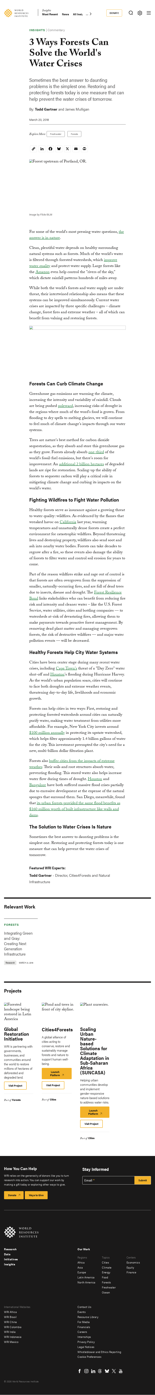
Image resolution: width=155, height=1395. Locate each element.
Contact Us (84, 1307)
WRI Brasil (10, 1317)
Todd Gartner (46, 109)
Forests (74, 134)
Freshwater (55, 134)
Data (7, 1254)
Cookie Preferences (89, 1357)
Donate (114, 13)
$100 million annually (47, 733)
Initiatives (11, 1259)
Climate (107, 1267)
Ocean (106, 1292)
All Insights (80, 14)
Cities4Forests (57, 1029)
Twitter (114, 1371)
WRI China (10, 1322)
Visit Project (15, 1085)
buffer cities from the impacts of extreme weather (72, 764)
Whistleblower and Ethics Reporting (99, 1352)
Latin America (86, 1277)
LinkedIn (93, 1371)
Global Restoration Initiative (16, 1033)
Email (88, 1180)
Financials (84, 1327)
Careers (82, 1332)
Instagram (86, 1371)
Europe (82, 1272)
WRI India (10, 1332)
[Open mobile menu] (148, 12)
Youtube (121, 1371)
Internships (84, 1337)
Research (10, 1249)
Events (82, 1312)
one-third (96, 452)
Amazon (43, 272)
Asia (80, 1267)
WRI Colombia (12, 1327)
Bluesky (107, 1371)
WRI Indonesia (13, 1337)
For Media (84, 1322)
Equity (130, 1267)
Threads (100, 1371)
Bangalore (37, 785)
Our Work (84, 1249)
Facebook (80, 1371)
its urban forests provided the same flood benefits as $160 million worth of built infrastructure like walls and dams (74, 809)
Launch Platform (60, 1074)
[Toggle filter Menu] (139, 12)
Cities (53, 1099)
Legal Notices (86, 1347)
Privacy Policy (86, 1342)
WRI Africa (10, 1312)
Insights (46, 10)
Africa (81, 1262)
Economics (133, 1262)
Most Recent (50, 14)
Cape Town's (66, 668)
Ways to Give (36, 1195)
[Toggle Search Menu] (130, 12)
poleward (65, 406)
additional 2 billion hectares (81, 464)
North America (86, 1282)
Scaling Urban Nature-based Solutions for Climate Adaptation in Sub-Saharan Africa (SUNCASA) (94, 1050)
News (65, 14)
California (68, 522)
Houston (57, 674)
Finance (131, 1272)
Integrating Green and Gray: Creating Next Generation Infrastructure (18, 943)
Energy (106, 1272)
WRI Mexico (11, 1342)
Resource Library (88, 1317)
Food (105, 1277)
